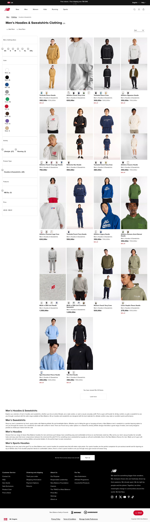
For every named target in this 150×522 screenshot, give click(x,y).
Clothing (14, 17)
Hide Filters (11, 29)
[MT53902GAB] (101, 231)
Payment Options (32, 483)
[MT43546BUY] (56, 303)
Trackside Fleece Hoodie (47, 95)
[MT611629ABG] (46, 93)
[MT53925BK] (123, 162)
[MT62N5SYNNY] (101, 162)
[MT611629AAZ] (41, 93)
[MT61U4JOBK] (96, 93)
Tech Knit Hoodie (72, 375)
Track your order (32, 476)
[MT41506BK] (73, 93)
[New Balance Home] (8, 9)
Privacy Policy (55, 519)
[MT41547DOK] (46, 231)
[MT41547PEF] (51, 231)
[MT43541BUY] (78, 303)
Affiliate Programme (82, 480)
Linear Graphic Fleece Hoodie (130, 305)
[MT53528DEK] (123, 303)
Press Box (54, 493)
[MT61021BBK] (68, 162)
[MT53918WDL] (128, 231)
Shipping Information (33, 480)
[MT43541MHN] (73, 303)
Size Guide (6, 483)
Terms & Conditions (69, 519)
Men (7, 17)
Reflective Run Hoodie (74, 165)
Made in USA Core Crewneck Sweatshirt (76, 306)
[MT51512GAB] (61, 162)
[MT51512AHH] (41, 162)
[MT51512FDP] (51, 162)
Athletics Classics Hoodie (129, 165)
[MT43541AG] (68, 303)
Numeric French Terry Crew (103, 305)
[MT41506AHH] (68, 93)
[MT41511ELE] (41, 372)
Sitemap (53, 496)
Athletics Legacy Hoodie (102, 234)
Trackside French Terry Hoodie (77, 234)
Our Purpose (55, 476)
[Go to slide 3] (76, 4)
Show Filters (21, 29)
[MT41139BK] (68, 372)
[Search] (134, 9)
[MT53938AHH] (123, 93)
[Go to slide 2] (75, 4)
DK (13, 519)
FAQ (3, 480)
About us (54, 499)
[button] (139, 9)
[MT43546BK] (46, 303)
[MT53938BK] (128, 93)
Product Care (7, 489)
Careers (53, 486)
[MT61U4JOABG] (106, 93)
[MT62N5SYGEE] (106, 162)
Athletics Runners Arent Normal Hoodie (131, 235)
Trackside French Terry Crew (103, 165)
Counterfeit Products (82, 483)
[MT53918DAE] (123, 231)
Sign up (87, 458)
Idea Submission (80, 476)
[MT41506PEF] (89, 93)
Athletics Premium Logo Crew (49, 234)
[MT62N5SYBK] (96, 162)
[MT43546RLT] (51, 303)
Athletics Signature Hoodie (130, 95)
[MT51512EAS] (56, 162)
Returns (29, 486)
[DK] (8, 2)
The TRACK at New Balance (60, 489)
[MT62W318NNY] (68, 231)
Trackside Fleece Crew (101, 95)
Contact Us (6, 476)
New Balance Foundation (59, 483)
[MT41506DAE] (84, 93)
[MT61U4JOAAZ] (101, 93)
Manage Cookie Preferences (88, 519)
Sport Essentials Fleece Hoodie (49, 375)
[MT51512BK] (46, 162)
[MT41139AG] (73, 372)
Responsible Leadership (59, 480)
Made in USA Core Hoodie (48, 305)
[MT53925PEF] (128, 162)
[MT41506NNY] (78, 93)
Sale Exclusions (7, 486)
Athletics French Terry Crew (76, 95)
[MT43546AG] (41, 303)
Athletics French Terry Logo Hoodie (51, 165)
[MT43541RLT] (84, 303)
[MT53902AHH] (96, 231)
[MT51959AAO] (96, 303)
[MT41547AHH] (41, 231)
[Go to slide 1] (73, 4)
